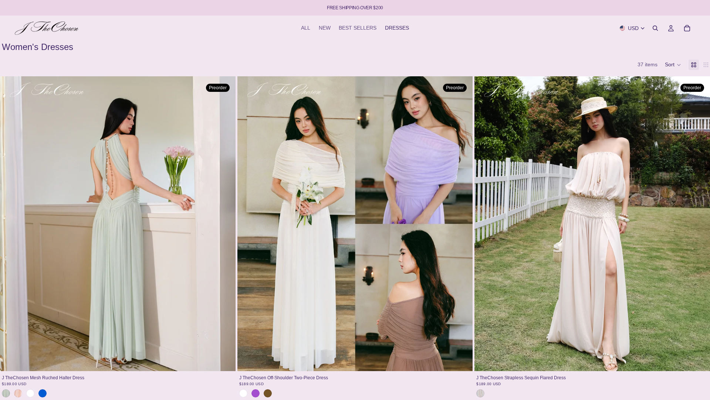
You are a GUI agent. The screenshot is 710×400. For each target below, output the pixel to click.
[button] (673, 65)
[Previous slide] (11, 224)
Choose (230, 360)
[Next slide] (224, 224)
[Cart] (687, 28)
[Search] (655, 28)
